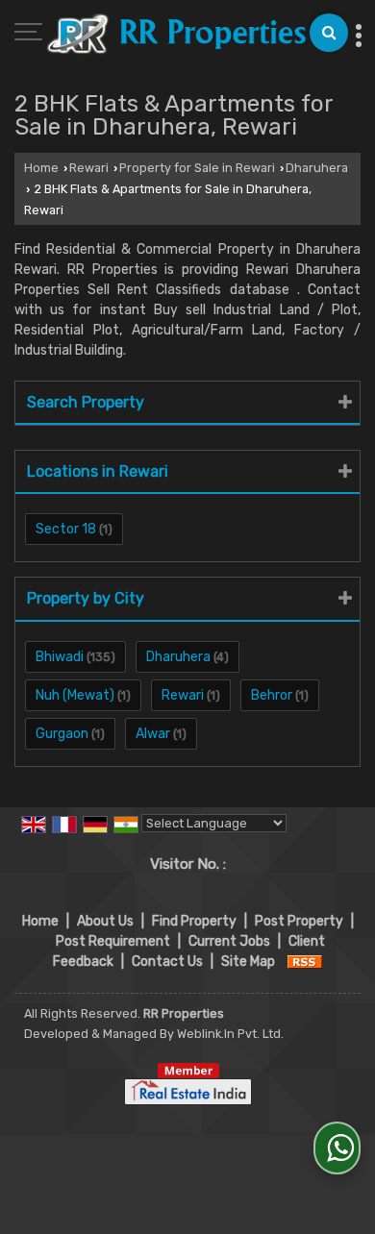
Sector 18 (66, 529)
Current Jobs (229, 941)
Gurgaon (62, 734)
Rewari (89, 167)
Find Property (194, 921)
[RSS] (305, 961)
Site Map (248, 961)
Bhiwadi (60, 657)
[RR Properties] (176, 35)
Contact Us (167, 961)
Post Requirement (113, 941)
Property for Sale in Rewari (197, 167)
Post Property (299, 921)
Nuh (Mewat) (75, 695)
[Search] (329, 32)
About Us (105, 921)
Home (41, 167)
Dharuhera (317, 167)
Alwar (153, 734)
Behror (271, 695)
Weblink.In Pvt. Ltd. (230, 1033)
